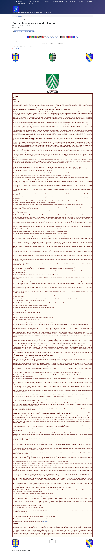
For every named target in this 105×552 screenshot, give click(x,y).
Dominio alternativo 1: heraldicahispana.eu (24, 30)
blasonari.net (45, 521)
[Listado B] (30, 37)
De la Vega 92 (16, 48)
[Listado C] (32, 37)
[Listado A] (28, 37)
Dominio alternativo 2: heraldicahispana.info (24, 31)
